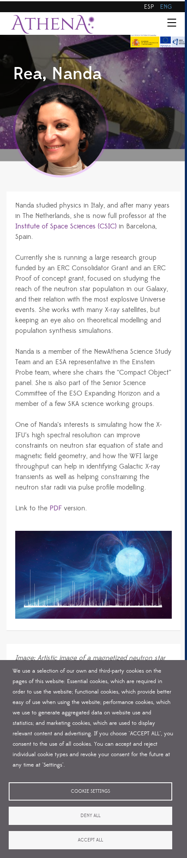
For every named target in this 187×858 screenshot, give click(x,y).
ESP (149, 7)
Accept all (90, 840)
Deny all (90, 816)
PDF (56, 508)
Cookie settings (90, 791)
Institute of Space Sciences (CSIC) (66, 226)
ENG (166, 7)
